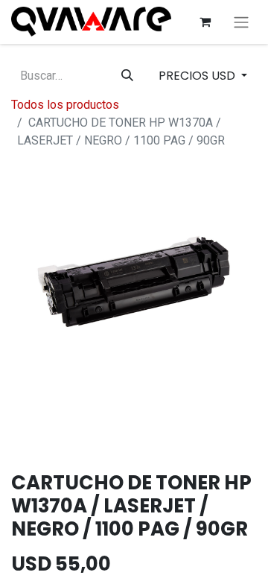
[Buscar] (127, 76)
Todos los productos (65, 105)
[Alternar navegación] (241, 22)
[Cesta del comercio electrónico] (205, 21)
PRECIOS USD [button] (198, 75)
